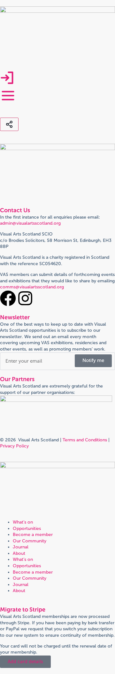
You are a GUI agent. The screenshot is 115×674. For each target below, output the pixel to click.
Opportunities (27, 528)
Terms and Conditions (85, 440)
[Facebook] (8, 298)
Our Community (29, 541)
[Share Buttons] (9, 124)
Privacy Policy (14, 446)
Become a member (33, 534)
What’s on (23, 522)
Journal (20, 547)
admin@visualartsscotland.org (30, 223)
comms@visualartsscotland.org (32, 287)
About (19, 553)
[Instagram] (25, 298)
